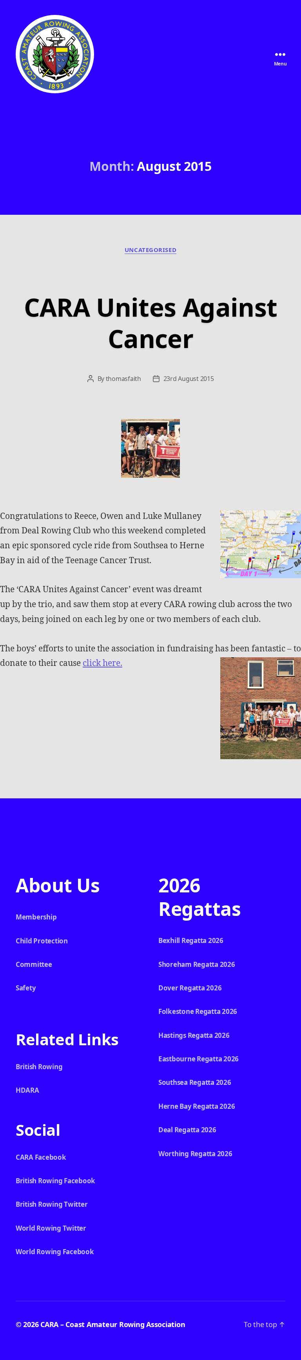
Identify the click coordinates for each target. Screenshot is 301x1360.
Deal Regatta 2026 (187, 1129)
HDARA (27, 1090)
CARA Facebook (41, 1157)
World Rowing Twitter (51, 1228)
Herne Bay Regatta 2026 (196, 1106)
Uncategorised (150, 250)
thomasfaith (123, 378)
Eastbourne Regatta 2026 (198, 1058)
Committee (34, 964)
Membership (36, 916)
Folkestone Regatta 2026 (197, 1011)
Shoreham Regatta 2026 (196, 964)
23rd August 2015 (188, 378)
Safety (26, 987)
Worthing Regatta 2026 (195, 1153)
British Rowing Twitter (51, 1204)
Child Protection (42, 940)
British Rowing (39, 1066)
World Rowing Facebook (55, 1251)
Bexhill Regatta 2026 (190, 940)
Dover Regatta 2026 (189, 987)
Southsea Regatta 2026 (194, 1082)
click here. (102, 663)
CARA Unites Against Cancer (150, 322)
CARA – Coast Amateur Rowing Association (112, 1324)
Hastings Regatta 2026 (194, 1035)
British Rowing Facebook (55, 1180)
